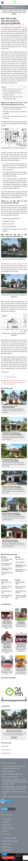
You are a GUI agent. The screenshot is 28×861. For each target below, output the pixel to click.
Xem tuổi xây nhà (5, 749)
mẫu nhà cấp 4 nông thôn (10, 382)
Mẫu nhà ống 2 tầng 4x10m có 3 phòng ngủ (21, 597)
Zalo (4, 854)
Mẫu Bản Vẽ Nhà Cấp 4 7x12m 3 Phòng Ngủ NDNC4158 (9, 407)
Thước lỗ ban (4, 746)
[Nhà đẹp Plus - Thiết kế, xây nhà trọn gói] (15, 2)
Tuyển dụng (22, 855)
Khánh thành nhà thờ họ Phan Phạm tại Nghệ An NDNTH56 (21, 645)
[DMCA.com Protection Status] (8, 809)
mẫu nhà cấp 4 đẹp (11, 380)
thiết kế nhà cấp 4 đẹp (10, 384)
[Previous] (2, 724)
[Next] (26, 724)
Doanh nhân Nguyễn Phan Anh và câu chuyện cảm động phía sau (21, 669)
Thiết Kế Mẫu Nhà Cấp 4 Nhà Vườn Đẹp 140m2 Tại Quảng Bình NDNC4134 (12, 433)
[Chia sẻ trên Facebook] (2, 377)
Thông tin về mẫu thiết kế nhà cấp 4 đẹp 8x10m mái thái (13, 94)
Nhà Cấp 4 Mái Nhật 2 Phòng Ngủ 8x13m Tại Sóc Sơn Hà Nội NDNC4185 (11, 514)
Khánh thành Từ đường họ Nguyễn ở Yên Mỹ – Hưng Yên (7, 622)
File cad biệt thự (20, 562)
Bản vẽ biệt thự (20, 559)
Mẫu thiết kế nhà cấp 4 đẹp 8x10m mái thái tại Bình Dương (13, 97)
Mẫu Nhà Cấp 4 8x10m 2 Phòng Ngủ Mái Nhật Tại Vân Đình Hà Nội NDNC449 (12, 487)
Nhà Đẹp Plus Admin (19, 24)
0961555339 (8, 857)
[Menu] (2, 2)
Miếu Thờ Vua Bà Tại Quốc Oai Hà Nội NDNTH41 (21, 622)
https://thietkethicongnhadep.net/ (17, 796)
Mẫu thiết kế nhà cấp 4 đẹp (15, 10)
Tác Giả (16, 855)
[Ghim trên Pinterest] (7, 377)
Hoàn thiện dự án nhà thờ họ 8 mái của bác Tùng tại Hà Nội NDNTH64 (7, 645)
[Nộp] (25, 7)
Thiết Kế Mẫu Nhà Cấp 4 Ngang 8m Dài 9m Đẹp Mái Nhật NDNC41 (10, 460)
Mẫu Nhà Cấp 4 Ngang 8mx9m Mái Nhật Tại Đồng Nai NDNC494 (10, 541)
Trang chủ (5, 10)
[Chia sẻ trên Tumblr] (16, 377)
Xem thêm (14, 737)
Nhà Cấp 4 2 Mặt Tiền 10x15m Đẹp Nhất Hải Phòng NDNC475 (14, 731)
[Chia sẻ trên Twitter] (5, 377)
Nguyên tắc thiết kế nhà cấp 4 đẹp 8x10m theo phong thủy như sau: (13, 90)
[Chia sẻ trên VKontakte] (10, 377)
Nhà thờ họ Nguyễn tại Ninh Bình (7, 668)
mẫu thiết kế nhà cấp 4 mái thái (18, 263)
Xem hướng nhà (5, 753)
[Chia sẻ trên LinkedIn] (13, 377)
